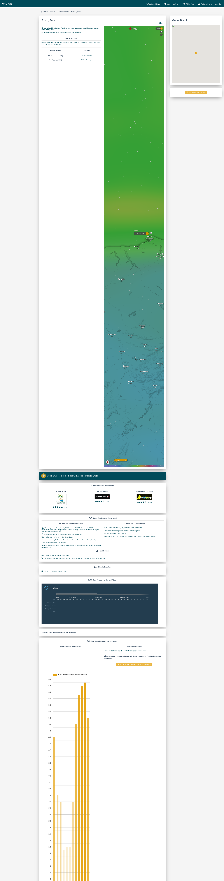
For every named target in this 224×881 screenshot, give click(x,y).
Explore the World (172, 4)
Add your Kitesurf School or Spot (211, 4)
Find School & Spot (154, 4)
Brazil (52, 11)
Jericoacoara (63, 11)
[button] (196, 53)
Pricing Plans (190, 4)
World (45, 11)
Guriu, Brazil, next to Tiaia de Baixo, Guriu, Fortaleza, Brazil (72, 476)
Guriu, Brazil (76, 11)
